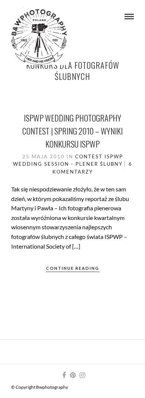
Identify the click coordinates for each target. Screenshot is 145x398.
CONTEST (89, 156)
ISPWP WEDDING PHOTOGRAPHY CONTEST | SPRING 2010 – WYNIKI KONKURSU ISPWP (72, 131)
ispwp (113, 156)
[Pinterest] (72, 375)
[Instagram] (82, 375)
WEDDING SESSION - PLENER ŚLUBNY (68, 164)
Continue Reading (72, 268)
